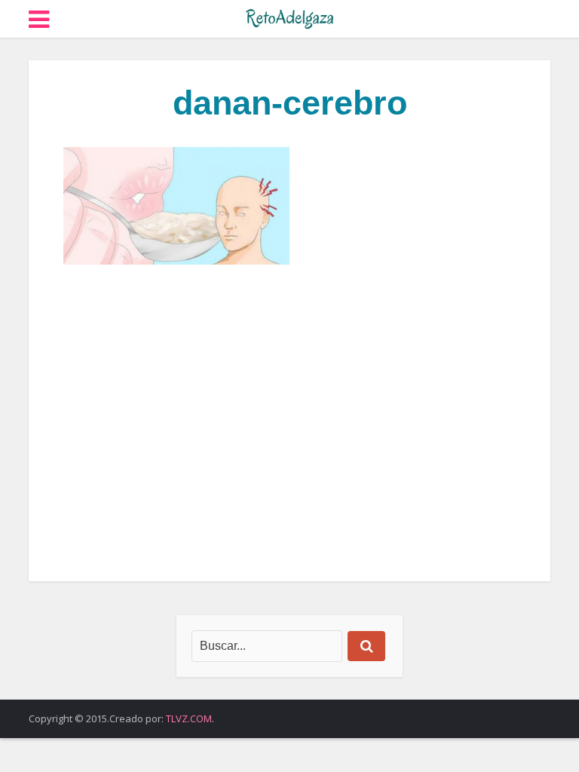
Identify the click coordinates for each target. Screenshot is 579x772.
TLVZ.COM (189, 718)
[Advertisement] (289, 423)
